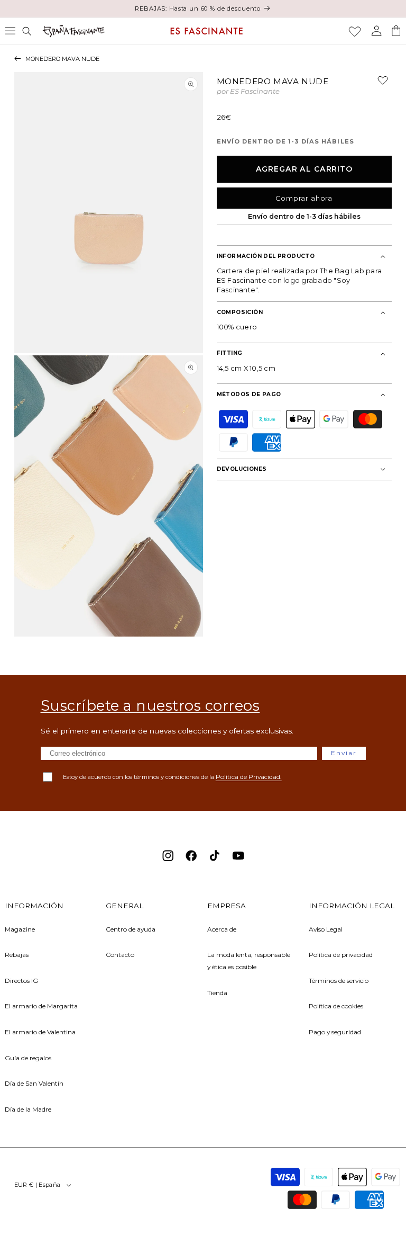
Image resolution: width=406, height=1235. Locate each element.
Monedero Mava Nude (62, 58)
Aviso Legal (326, 929)
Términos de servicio (338, 981)
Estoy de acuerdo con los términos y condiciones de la (172, 777)
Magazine (20, 929)
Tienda (217, 993)
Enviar (344, 753)
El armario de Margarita (41, 1006)
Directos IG (21, 981)
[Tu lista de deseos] (354, 31)
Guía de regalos (28, 1058)
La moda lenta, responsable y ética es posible (248, 961)
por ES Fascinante (248, 91)
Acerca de (221, 929)
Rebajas (17, 955)
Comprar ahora (304, 198)
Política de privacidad (341, 955)
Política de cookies (336, 1006)
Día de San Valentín (34, 1083)
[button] (10, 30)
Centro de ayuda (130, 929)
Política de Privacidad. (249, 777)
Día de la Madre (28, 1109)
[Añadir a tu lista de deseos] (378, 84)
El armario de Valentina (40, 1032)
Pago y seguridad (335, 1032)
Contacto (120, 955)
